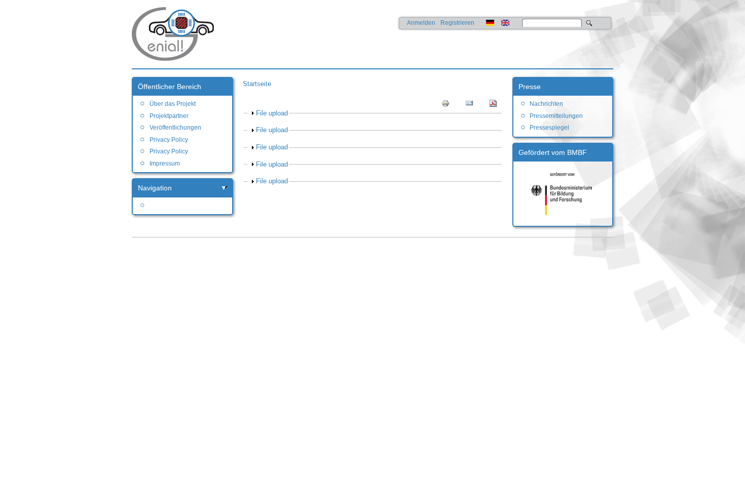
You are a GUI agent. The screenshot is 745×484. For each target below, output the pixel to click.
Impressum (164, 163)
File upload (272, 113)
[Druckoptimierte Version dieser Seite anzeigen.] (445, 103)
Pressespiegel (549, 127)
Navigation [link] (155, 188)
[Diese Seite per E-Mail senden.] (469, 103)
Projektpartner (169, 115)
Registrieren (457, 22)
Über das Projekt (172, 103)
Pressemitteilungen (556, 115)
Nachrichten (546, 103)
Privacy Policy (169, 139)
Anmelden (421, 22)
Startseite (257, 84)
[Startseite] (182, 58)
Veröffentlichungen (175, 127)
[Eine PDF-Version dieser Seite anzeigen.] (493, 103)
